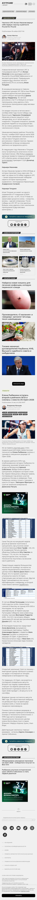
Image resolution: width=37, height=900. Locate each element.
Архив (6, 850)
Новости (5, 391)
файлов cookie (25, 891)
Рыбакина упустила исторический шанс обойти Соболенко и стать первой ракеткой (16, 771)
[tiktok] (25, 828)
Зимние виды (21, 11)
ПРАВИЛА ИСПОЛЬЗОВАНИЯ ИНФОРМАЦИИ (17, 861)
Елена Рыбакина (7, 414)
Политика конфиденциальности (15, 846)
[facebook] (5, 835)
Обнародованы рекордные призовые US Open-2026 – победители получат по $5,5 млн (18, 762)
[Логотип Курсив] (7, 3)
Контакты (8, 857)
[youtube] (18, 828)
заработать (23, 585)
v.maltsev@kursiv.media (13, 409)
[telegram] (12, 828)
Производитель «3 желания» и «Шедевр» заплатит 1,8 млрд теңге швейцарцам (17, 316)
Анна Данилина (12, 412)
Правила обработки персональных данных (19, 854)
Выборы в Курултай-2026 (12, 869)
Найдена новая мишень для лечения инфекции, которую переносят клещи (16, 285)
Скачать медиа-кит (11, 865)
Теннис (25, 414)
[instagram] (5, 828)
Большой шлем (23, 412)
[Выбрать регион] (26, 4)
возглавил (19, 74)
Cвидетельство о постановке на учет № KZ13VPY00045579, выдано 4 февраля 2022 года (15, 883)
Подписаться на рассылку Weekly (14, 817)
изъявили (29, 154)
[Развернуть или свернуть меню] (34, 4)
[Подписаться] (34, 820)
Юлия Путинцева (7, 416)
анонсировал (7, 160)
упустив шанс (19, 448)
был (11, 80)
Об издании (8, 842)
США (20, 414)
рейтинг (15, 414)
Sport (5, 5)
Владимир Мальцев (14, 405)
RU (30, 4)
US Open (5, 412)
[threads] (32, 828)
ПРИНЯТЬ (18, 895)
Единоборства (8, 11)
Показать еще (18, 384)
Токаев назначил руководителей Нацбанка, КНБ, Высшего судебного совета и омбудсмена (18, 349)
